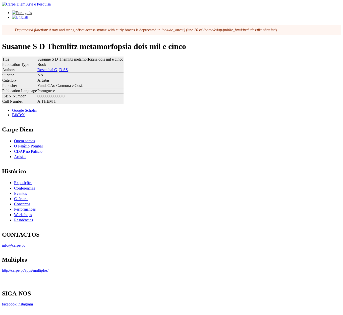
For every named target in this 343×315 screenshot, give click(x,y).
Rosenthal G (47, 70)
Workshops (23, 215)
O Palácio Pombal (28, 146)
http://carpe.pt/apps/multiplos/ (25, 270)
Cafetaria (21, 199)
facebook (9, 304)
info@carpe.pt (13, 245)
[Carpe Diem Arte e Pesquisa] (26, 4)
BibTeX (18, 115)
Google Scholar (24, 110)
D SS (63, 70)
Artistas (20, 156)
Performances (25, 209)
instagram (25, 304)
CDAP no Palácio (28, 151)
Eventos (20, 193)
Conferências (24, 188)
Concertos (22, 204)
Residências (23, 220)
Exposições (23, 183)
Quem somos (24, 141)
